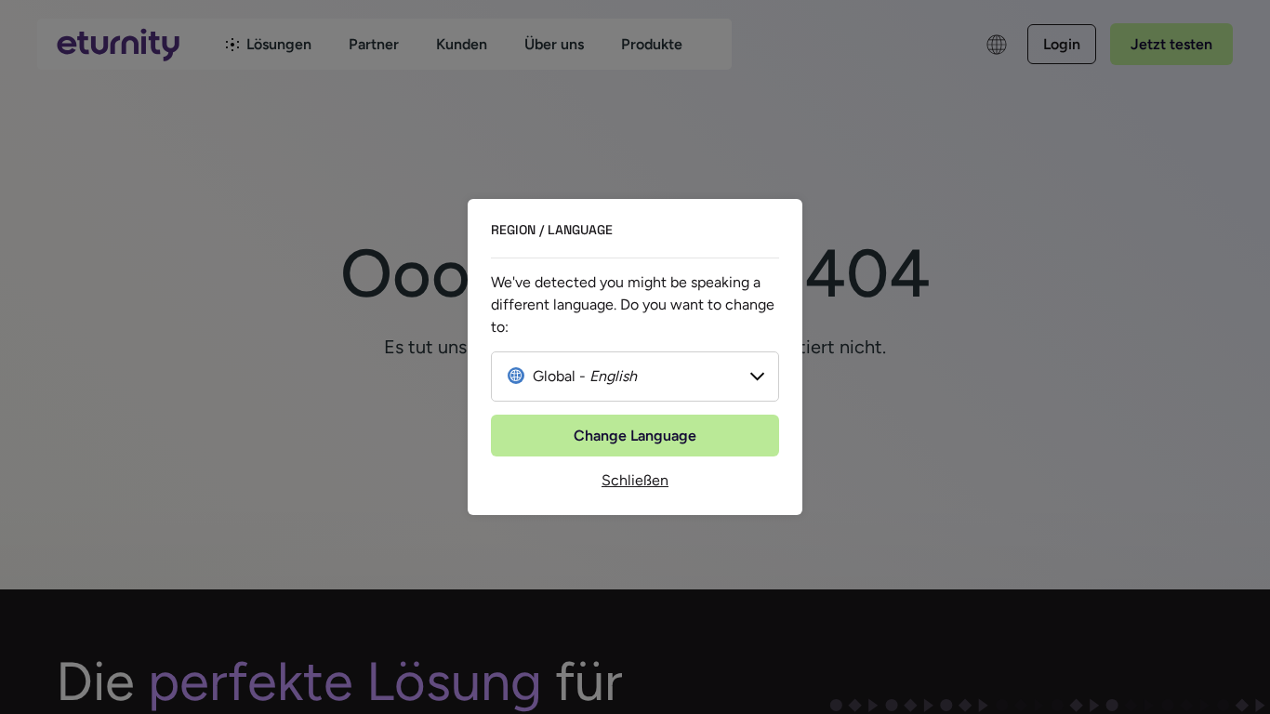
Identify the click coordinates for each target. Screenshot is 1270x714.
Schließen (635, 480)
